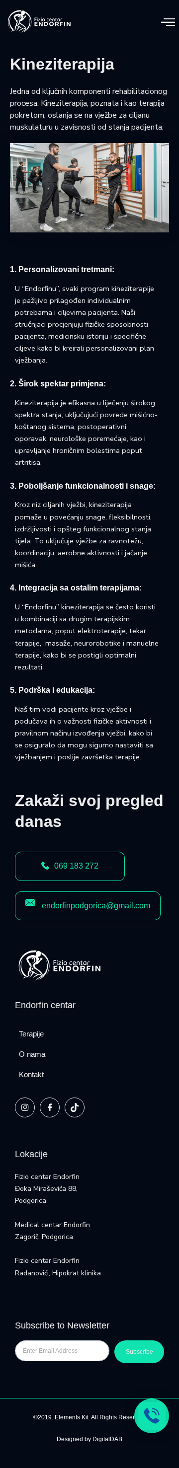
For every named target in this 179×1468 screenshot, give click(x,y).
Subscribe (139, 1351)
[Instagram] (25, 1107)
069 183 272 (76, 866)
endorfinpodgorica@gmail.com (96, 905)
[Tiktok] (75, 1107)
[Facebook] (50, 1107)
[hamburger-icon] (148, 22)
